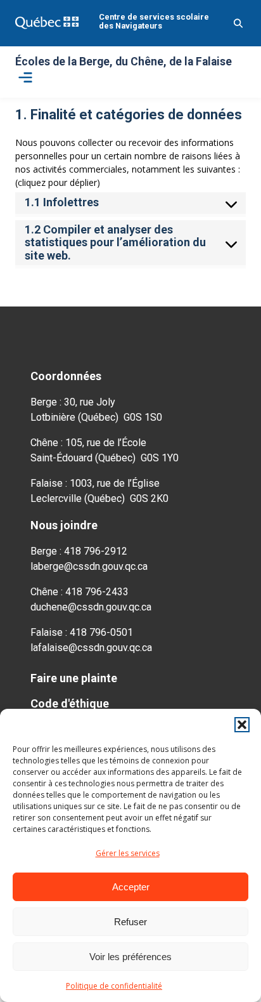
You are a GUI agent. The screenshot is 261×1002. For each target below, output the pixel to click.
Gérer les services (128, 853)
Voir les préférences (130, 956)
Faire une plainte (73, 678)
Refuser (130, 921)
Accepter (131, 886)
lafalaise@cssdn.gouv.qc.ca (91, 648)
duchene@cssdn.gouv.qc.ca (90, 607)
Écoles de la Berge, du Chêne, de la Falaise (123, 62)
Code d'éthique (69, 703)
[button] (242, 724)
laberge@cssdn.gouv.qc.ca (89, 566)
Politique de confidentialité (114, 985)
